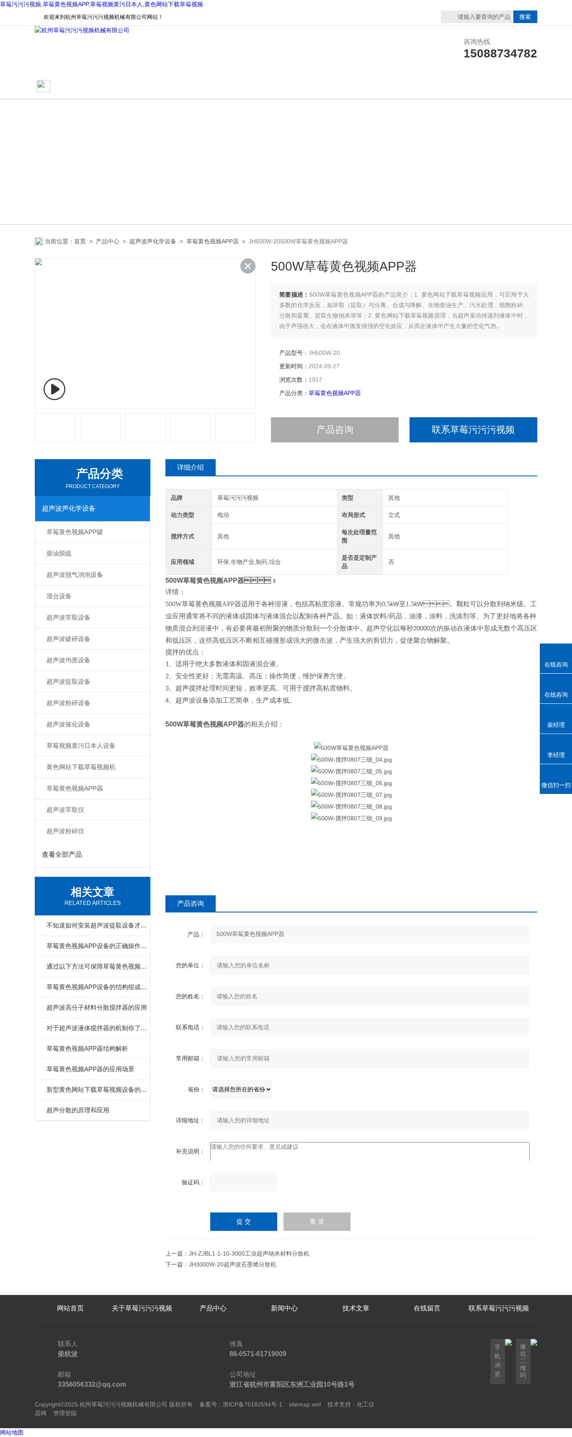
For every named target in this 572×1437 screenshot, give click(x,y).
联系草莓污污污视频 (427, 86)
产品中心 (213, 86)
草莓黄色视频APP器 (212, 241)
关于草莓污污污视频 (142, 86)
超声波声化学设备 (152, 241)
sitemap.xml (305, 1404)
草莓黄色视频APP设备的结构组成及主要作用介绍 (96, 986)
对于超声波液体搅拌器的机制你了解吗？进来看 (96, 1027)
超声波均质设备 (68, 660)
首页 (80, 241)
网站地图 (11, 1432)
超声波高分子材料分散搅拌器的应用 (96, 1007)
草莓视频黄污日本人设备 (81, 745)
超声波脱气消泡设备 (74, 574)
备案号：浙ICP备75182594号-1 (240, 1404)
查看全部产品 (62, 854)
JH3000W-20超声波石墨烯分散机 (232, 1264)
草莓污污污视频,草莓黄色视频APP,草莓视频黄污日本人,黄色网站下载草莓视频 (101, 4)
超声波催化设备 (68, 724)
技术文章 (356, 86)
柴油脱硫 (59, 553)
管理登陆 (65, 1413)
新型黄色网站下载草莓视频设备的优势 (96, 1089)
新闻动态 (284, 86)
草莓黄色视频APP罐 (74, 531)
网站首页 (67, 86)
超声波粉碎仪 (65, 831)
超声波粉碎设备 (68, 702)
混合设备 (59, 596)
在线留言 (498, 86)
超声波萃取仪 (65, 809)
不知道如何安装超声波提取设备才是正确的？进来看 (96, 925)
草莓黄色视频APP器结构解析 (87, 1048)
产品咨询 (335, 429)
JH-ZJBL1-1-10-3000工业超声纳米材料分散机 (249, 1253)
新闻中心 (284, 1308)
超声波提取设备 (68, 681)
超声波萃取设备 (68, 617)
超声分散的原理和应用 (77, 1110)
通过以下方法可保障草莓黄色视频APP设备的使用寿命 (96, 966)
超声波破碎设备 (68, 638)
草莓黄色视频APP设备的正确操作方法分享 (96, 945)
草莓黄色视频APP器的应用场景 (90, 1069)
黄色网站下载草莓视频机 (81, 766)
